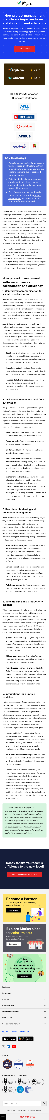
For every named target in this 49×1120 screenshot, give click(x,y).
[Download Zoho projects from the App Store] (9, 1038)
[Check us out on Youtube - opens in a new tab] (14, 1046)
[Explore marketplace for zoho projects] (24, 938)
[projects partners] (24, 908)
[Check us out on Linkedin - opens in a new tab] (8, 1046)
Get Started (24, 49)
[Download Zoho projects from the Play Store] (26, 1038)
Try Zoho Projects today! (24, 874)
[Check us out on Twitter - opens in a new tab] (4, 1046)
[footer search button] (44, 1103)
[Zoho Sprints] (24, 968)
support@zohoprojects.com (17, 1031)
